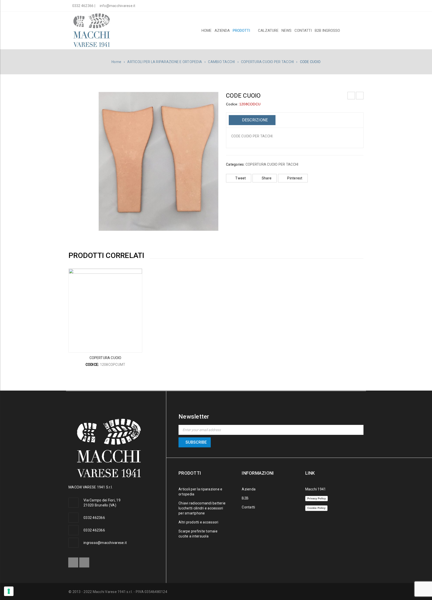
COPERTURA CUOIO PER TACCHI (267, 62)
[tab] (252, 120)
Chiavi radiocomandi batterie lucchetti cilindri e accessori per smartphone (202, 508)
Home (116, 62)
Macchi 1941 (315, 489)
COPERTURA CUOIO (106, 358)
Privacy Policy (316, 498)
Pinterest (294, 178)
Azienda (249, 489)
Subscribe (196, 442)
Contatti (248, 507)
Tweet (240, 178)
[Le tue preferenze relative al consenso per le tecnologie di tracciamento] (9, 591)
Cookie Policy (316, 508)
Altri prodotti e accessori (198, 522)
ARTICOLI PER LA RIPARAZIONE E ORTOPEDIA (164, 62)
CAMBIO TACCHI (221, 62)
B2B (245, 498)
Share (267, 178)
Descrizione (254, 120)
